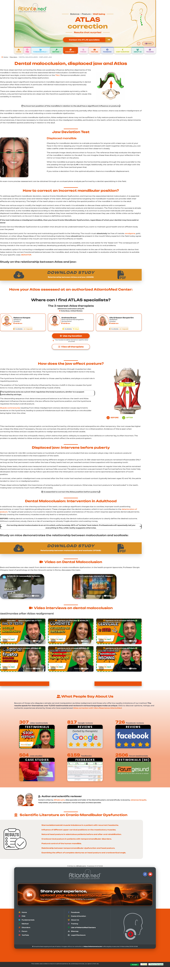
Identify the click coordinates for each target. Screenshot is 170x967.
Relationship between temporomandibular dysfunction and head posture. (78, 848)
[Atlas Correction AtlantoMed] (85, 874)
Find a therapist (156, 964)
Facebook (107, 52)
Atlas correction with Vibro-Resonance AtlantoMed (97, 708)
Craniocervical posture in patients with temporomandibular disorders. (77, 839)
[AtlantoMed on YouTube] (150, 874)
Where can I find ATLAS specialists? (71, 300)
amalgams (130, 233)
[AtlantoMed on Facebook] (145, 874)
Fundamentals (39, 52)
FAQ (27, 52)
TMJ (57, 75)
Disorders (69, 52)
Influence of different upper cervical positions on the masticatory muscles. (79, 830)
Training (150, 52)
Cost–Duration (122, 52)
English (149, 43)
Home (18, 52)
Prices (144, 964)
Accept (134, 964)
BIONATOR (26, 255)
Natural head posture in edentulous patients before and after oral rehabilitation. (81, 834)
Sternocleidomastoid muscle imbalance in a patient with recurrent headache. (80, 825)
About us (138, 52)
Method (55, 52)
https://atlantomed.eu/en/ (93, 946)
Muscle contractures (10, 408)
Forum (83, 52)
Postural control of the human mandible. (62, 843)
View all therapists (72, 346)
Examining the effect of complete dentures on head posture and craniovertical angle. (84, 853)
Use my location (72, 336)
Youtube (94, 52)
